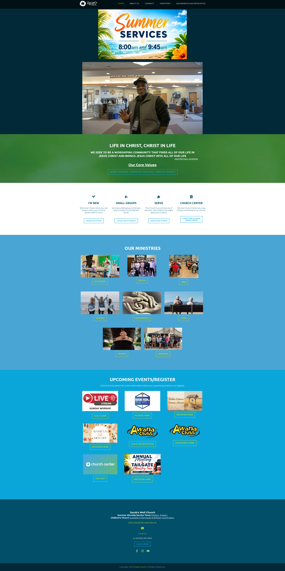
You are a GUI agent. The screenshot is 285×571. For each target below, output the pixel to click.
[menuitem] (121, 3)
